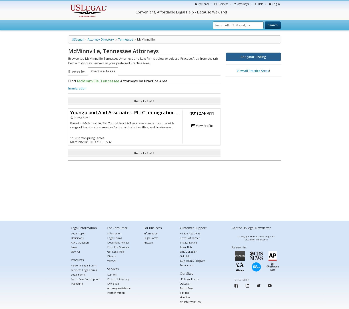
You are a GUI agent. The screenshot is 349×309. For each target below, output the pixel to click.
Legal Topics (78, 233)
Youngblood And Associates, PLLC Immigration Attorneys (134, 112)
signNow (185, 297)
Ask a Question (80, 242)
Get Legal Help (116, 251)
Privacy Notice (188, 242)
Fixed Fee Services (118, 247)
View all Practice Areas (253, 71)
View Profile (204, 125)
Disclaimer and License (256, 239)
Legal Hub (186, 247)
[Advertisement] (253, 103)
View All (75, 251)
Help (260, 4)
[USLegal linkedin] (247, 286)
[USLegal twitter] (258, 286)
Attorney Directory (101, 39)
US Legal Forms (189, 279)
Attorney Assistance (119, 288)
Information (114, 233)
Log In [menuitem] (276, 4)
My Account (187, 265)
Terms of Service (190, 238)
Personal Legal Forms (84, 265)
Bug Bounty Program (192, 260)
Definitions (77, 238)
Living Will (113, 283)
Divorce (111, 256)
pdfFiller (184, 292)
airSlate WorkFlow (190, 302)
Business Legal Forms (84, 270)
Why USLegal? (188, 251)
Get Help (185, 256)
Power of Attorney (118, 279)
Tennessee (125, 39)
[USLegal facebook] (236, 286)
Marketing (77, 283)
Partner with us (116, 292)
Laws (74, 247)
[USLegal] (88, 5)
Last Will (112, 274)
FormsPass (186, 288)
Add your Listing (253, 57)
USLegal (78, 39)
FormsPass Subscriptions (86, 279)
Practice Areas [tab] (103, 71)
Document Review (118, 242)
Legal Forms (78, 274)
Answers (149, 242)
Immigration (77, 88)
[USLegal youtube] (270, 286)
